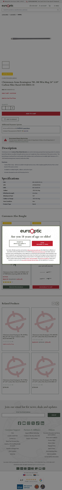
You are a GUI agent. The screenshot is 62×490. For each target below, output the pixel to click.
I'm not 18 (20, 243)
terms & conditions (44, 258)
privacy (27, 258)
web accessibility (34, 258)
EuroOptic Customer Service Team (30, 260)
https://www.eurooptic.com (34, 250)
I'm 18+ (42, 243)
